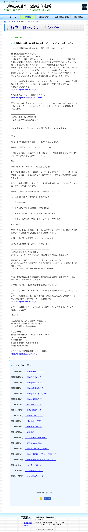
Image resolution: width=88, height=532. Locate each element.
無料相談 (28, 17)
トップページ (11, 17)
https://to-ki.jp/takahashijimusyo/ (24, 90)
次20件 (47, 498)
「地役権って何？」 (33, 465)
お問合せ (27, 525)
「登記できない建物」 (34, 443)
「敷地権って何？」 (33, 427)
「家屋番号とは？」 (33, 405)
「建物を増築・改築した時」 (37, 394)
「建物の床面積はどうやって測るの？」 (41, 454)
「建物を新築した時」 (34, 399)
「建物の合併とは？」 (34, 377)
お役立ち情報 (44, 17)
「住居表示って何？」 (34, 471)
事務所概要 (28, 523)
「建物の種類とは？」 (34, 416)
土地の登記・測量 (62, 17)
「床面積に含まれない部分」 (37, 449)
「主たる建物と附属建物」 (36, 438)
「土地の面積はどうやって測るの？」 (40, 460)
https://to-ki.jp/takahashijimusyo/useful (26, 98)
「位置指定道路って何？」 (36, 476)
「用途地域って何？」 (34, 421)
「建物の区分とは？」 (34, 372)
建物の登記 (78, 17)
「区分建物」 (30, 432)
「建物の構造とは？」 (34, 410)
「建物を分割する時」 (34, 383)
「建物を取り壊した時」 (35, 388)
